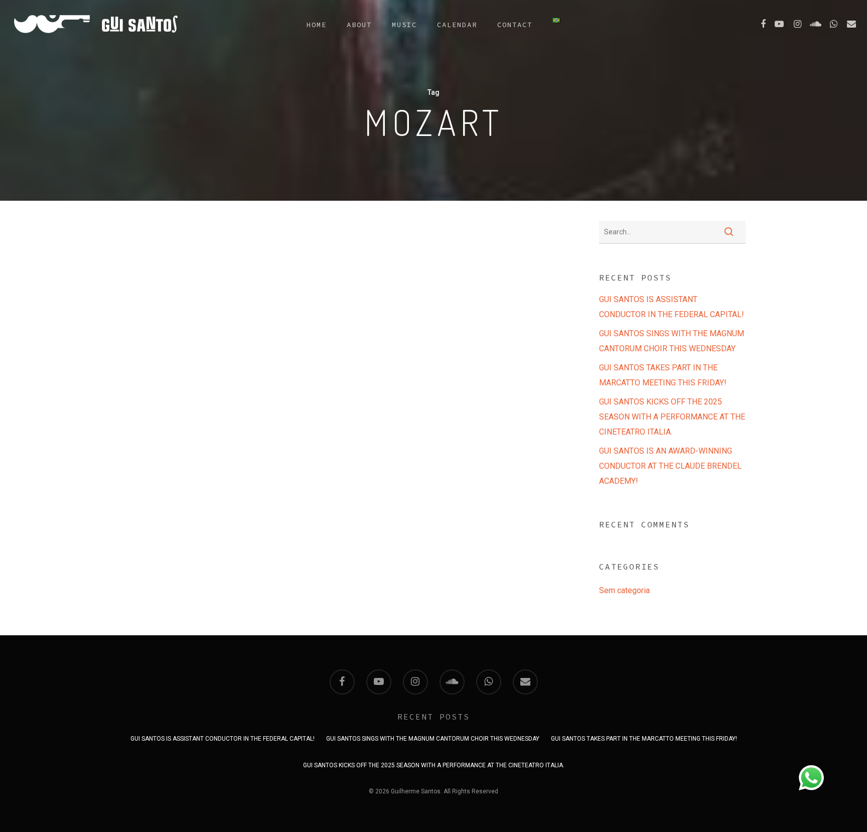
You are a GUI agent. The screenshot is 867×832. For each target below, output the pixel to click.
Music (404, 24)
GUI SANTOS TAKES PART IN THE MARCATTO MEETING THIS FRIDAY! (663, 375)
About (359, 24)
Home (317, 24)
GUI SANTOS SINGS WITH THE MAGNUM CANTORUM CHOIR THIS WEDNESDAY (671, 341)
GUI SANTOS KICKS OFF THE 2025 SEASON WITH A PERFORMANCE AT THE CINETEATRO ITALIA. (672, 417)
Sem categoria (624, 590)
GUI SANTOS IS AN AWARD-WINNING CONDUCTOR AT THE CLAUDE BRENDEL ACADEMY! (670, 466)
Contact (514, 24)
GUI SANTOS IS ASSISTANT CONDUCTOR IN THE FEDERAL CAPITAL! (671, 307)
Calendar (457, 24)
